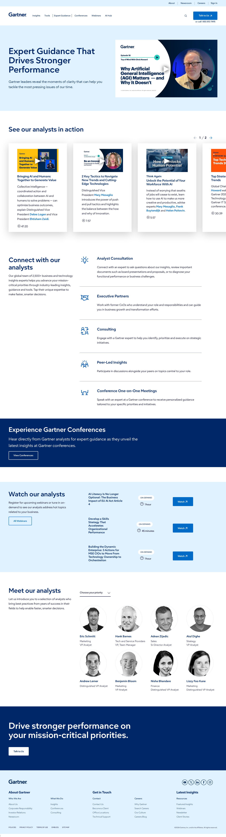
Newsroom (186, 3)
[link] (141, 269)
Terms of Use (42, 827)
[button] (212, 3)
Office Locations (101, 812)
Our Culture (140, 812)
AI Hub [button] (108, 15)
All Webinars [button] (20, 521)
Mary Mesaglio (103, 195)
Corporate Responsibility (20, 808)
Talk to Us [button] (204, 15)
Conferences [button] (81, 15)
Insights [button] (36, 15)
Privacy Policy (26, 827)
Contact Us (98, 804)
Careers (201, 3)
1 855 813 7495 (208, 21)
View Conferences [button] (23, 455)
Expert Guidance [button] (62, 15)
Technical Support (101, 816)
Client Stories (182, 816)
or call (198, 21)
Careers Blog (141, 816)
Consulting (56, 812)
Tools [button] (47, 15)
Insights (54, 804)
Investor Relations (17, 812)
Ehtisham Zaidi (39, 219)
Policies (12, 827)
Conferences (57, 808)
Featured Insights (184, 804)
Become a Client (101, 808)
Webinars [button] (96, 15)
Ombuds (55, 827)
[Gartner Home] (17, 14)
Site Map (65, 827)
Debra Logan (38, 214)
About (172, 3)
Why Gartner (141, 804)
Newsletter (181, 812)
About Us (13, 804)
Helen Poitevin (175, 210)
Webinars (180, 808)
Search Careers (142, 808)
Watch (181, 501)
